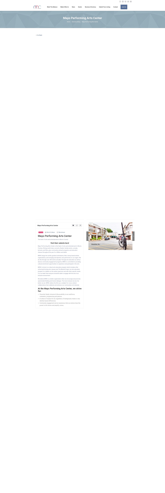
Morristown (62, 232)
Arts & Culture (51, 232)
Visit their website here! (60, 243)
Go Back (39, 35)
